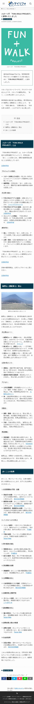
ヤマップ (20, 344)
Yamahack (29, 444)
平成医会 (14, 553)
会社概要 (9, 696)
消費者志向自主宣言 (26, 696)
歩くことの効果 (11, 130)
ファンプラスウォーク (15, 204)
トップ (4, 696)
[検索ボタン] (30, 3)
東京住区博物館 (19, 499)
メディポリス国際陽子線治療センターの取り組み (13, 698)
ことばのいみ (8, 602)
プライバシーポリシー (16, 696)
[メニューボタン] (3, 3)
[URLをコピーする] (30, 678)
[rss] (17, 693)
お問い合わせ (28, 698)
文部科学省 (5, 166)
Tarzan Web (7, 538)
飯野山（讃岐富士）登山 (14, 127)
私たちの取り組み (7, 19)
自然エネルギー (19, 688)
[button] (3, 678)
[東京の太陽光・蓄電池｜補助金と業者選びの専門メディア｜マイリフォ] (17, 3)
